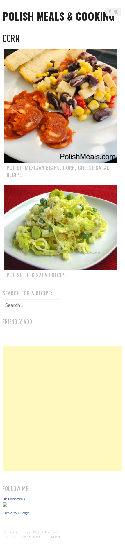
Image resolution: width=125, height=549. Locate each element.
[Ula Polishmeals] (5, 505)
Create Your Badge (16, 513)
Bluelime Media (46, 536)
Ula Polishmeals (14, 499)
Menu (113, 11)
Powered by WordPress (31, 532)
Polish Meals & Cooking (59, 16)
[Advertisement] (62, 408)
